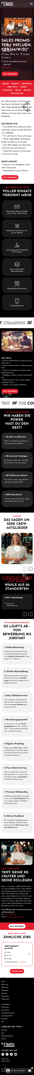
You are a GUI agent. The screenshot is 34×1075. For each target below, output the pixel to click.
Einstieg (4, 1030)
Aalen (3, 981)
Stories (23, 87)
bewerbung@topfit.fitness (15, 917)
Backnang (4, 984)
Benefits (15, 84)
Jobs (2, 1033)
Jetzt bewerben (10, 74)
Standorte (7, 90)
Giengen (4, 993)
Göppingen (5, 996)
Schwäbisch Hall (6, 1016)
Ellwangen (4, 987)
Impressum (5, 1059)
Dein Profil (27, 84)
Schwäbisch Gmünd (7, 1013)
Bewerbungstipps (7, 1036)
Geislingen (4, 990)
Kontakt (27, 90)
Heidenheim (5, 999)
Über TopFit (12, 87)
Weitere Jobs (17, 971)
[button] (30, 569)
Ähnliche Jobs (17, 93)
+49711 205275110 (10, 914)
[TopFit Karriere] (7, 3)
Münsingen (5, 1007)
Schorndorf (5, 1010)
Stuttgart (4, 1018)
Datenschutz (5, 1061)
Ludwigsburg (5, 1004)
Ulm (2, 1021)
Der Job (5, 84)
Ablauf (18, 90)
